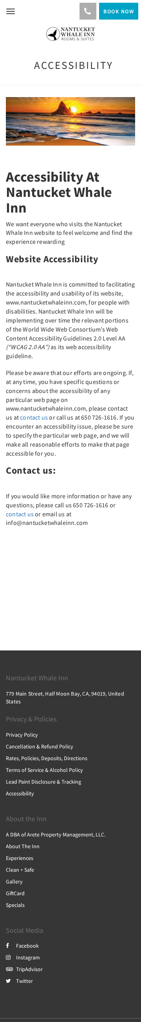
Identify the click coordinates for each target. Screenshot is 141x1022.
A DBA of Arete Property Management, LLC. (55, 834)
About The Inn (23, 846)
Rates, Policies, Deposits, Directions (46, 758)
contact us (34, 417)
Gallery (14, 881)
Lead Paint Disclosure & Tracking (43, 781)
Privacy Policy (22, 734)
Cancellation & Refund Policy (39, 746)
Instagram (28, 957)
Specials (15, 904)
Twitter (24, 980)
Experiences (19, 858)
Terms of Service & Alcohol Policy (44, 769)
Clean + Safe (20, 869)
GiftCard (15, 893)
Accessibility (20, 793)
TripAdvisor (29, 969)
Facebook (27, 945)
